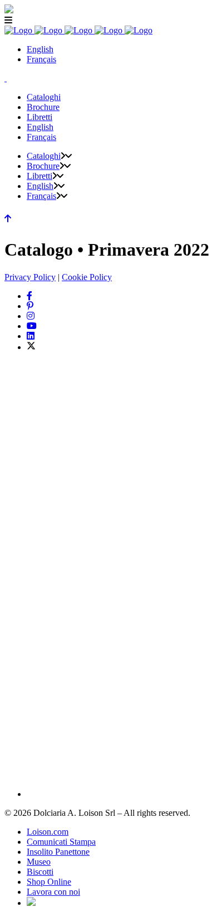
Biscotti (40, 871)
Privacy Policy (30, 277)
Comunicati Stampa (61, 841)
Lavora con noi (53, 891)
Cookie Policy (87, 277)
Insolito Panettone (58, 851)
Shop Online (49, 881)
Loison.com (47, 831)
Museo (39, 861)
